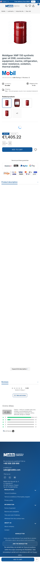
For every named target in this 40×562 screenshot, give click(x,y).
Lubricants (11, 11)
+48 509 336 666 (11, 463)
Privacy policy (8, 500)
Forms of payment (9, 508)
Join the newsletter (20, 543)
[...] (20, 32)
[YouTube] (14, 477)
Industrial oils (19, 11)
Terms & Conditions (10, 493)
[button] (20, 369)
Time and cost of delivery (12, 515)
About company (9, 526)
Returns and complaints (11, 511)
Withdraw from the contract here (14, 518)
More (33, 1)
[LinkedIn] (9, 477)
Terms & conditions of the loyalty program (17, 497)
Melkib (3, 11)
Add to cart (17, 150)
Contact (6, 530)
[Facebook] (5, 477)
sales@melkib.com (11, 470)
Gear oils (28, 11)
